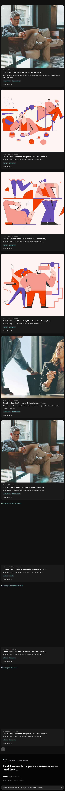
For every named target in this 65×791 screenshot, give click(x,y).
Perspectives (16, 411)
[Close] (61, 787)
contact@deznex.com (12, 776)
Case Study (7, 411)
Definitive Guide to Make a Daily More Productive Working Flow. (27, 321)
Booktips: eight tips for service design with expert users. (24, 403)
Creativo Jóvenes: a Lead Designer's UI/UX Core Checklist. (25, 157)
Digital (5, 163)
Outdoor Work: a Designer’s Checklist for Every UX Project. (25, 569)
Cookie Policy (38, 787)
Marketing (12, 163)
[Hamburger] (3, 47)
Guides (6, 576)
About (15, 780)
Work (4, 780)
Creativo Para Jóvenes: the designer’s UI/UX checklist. (23, 487)
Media (11, 576)
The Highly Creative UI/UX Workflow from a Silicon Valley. (24, 239)
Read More (6, 167)
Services (10, 780)
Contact (21, 780)
